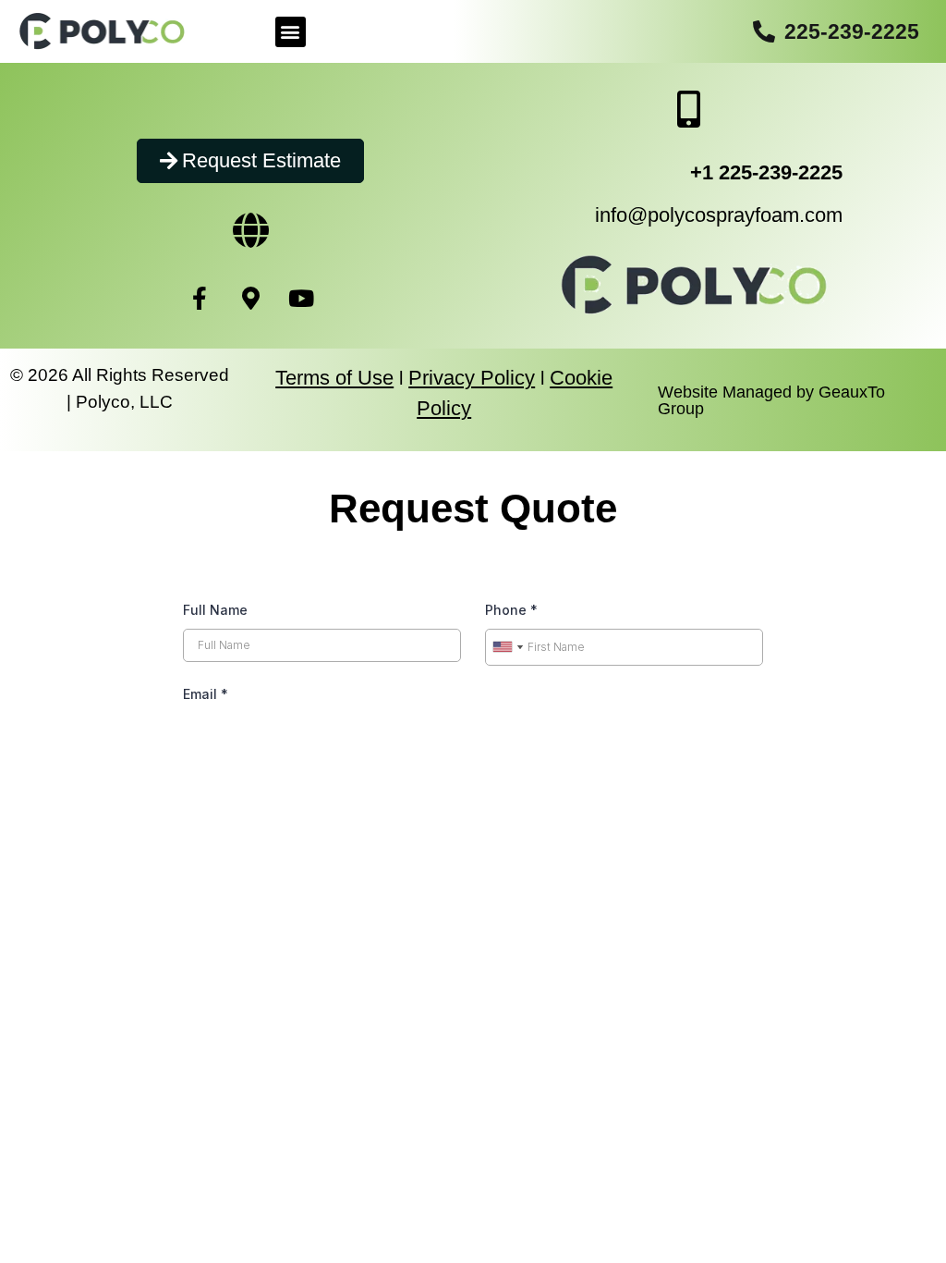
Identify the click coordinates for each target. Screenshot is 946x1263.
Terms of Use (334, 377)
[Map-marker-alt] (250, 298)
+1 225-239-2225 (766, 172)
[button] (290, 32)
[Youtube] (301, 298)
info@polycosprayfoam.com (719, 215)
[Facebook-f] (199, 298)
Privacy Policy (471, 377)
